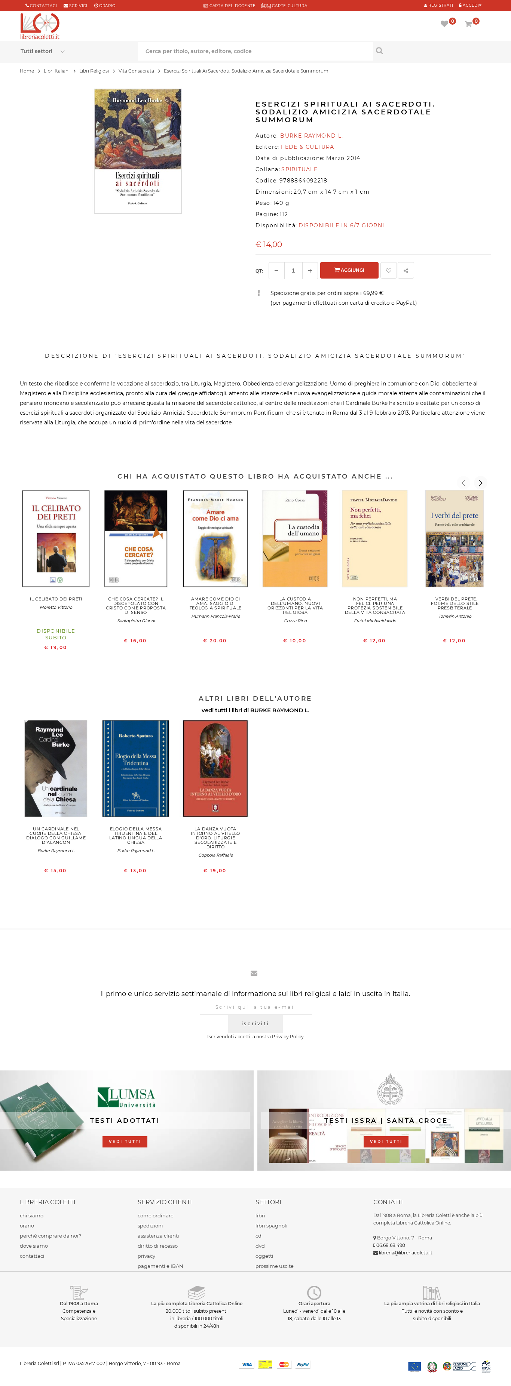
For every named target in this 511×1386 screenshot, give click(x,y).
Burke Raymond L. (56, 850)
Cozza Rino (295, 620)
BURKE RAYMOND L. (279, 710)
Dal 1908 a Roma (79, 1303)
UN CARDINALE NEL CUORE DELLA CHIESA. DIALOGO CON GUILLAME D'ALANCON (56, 835)
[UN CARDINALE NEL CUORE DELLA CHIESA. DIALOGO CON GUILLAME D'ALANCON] (56, 770)
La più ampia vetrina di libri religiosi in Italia (432, 1303)
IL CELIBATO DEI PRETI (56, 599)
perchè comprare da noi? (50, 1236)
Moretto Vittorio (56, 607)
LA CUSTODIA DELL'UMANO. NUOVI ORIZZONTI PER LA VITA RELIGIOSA (295, 605)
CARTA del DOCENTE (232, 5)
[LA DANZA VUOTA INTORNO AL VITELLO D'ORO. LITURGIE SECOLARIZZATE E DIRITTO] (216, 770)
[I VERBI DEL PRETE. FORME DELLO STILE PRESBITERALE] (455, 540)
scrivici (78, 5)
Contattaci (43, 5)
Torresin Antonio (454, 616)
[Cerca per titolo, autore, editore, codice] (431, 50)
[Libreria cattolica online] (40, 27)
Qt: (259, 271)
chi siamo (31, 1215)
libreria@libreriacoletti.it (405, 1253)
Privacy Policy (288, 1036)
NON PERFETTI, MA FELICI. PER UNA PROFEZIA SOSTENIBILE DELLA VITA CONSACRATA (375, 605)
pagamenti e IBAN (160, 1266)
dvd (260, 1246)
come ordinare (156, 1215)
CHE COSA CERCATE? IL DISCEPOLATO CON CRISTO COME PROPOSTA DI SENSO (136, 605)
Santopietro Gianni (136, 620)
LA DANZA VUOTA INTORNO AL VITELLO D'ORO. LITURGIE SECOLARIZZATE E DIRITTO (215, 837)
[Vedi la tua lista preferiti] (446, 24)
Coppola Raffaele (215, 855)
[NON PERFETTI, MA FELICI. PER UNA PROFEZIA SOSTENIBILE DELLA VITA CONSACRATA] (375, 540)
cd (258, 1236)
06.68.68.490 (390, 1245)
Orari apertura (314, 1303)
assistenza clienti (158, 1236)
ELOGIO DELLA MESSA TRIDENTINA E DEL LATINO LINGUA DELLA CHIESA (135, 835)
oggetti (264, 1256)
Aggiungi (352, 270)
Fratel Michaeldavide (375, 620)
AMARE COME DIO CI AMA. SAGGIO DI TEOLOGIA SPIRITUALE (216, 603)
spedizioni (150, 1226)
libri (260, 1215)
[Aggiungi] (310, 270)
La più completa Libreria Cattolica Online (196, 1303)
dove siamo (34, 1246)
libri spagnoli (272, 1226)
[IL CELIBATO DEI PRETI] (56, 540)
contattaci (32, 1256)
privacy (146, 1256)
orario (107, 5)
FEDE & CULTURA (307, 147)
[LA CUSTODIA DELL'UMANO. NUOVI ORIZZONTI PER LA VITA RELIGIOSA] (295, 540)
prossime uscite (275, 1266)
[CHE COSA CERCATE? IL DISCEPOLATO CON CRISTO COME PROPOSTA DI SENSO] (136, 540)
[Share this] (406, 270)
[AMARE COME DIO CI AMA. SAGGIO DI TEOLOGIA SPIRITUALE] (216, 540)
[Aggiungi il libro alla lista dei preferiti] (388, 270)
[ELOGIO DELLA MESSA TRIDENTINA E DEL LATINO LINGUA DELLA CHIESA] (136, 770)
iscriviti (255, 1023)
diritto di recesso (158, 1246)
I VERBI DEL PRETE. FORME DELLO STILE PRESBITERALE (454, 603)
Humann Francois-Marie (215, 616)
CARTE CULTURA (289, 5)
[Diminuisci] (276, 270)
